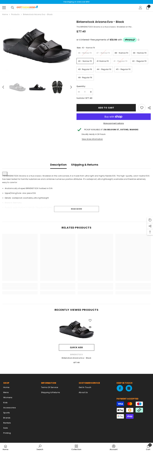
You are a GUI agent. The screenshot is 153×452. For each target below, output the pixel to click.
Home (5, 14)
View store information (92, 139)
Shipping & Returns (84, 164)
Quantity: (81, 86)
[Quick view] (90, 327)
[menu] (4, 7)
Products (15, 14)
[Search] (12, 7)
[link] (142, 107)
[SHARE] (148, 107)
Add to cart (106, 107)
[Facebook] (120, 388)
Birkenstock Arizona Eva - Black (76, 358)
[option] (37, 46)
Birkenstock (76, 354)
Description (58, 164)
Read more (76, 209)
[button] (3, 87)
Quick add (76, 347)
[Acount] (140, 7)
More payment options (113, 123)
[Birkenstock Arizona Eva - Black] (76, 329)
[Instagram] (129, 388)
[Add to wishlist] (90, 320)
